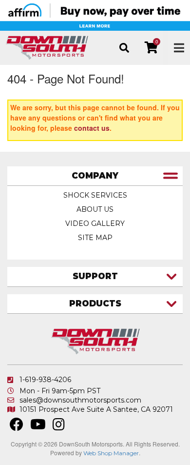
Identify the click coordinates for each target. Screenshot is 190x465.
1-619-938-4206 (45, 379)
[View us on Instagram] (59, 427)
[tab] (95, 176)
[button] (124, 47)
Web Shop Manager (111, 453)
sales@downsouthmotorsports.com (80, 400)
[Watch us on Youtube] (38, 427)
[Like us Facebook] (16, 427)
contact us (92, 128)
